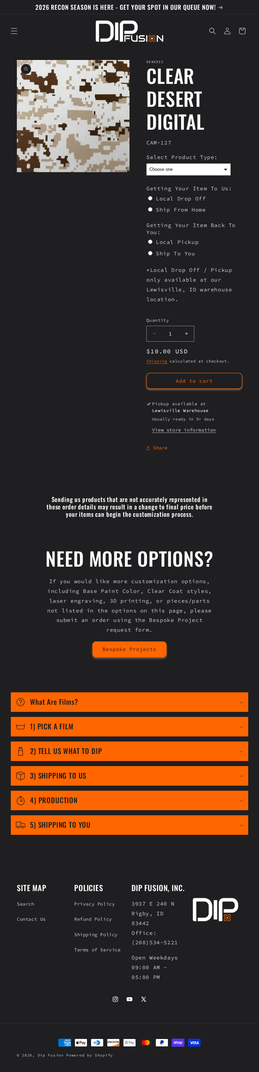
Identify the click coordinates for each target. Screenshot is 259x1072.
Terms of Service (97, 950)
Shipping (156, 361)
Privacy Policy (94, 904)
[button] (14, 31)
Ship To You (175, 253)
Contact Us (31, 919)
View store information (184, 430)
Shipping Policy (96, 935)
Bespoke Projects (129, 649)
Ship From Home (181, 209)
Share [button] (160, 448)
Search (25, 904)
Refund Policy (93, 919)
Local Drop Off (181, 198)
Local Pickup (177, 242)
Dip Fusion (51, 1055)
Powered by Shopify (89, 1055)
